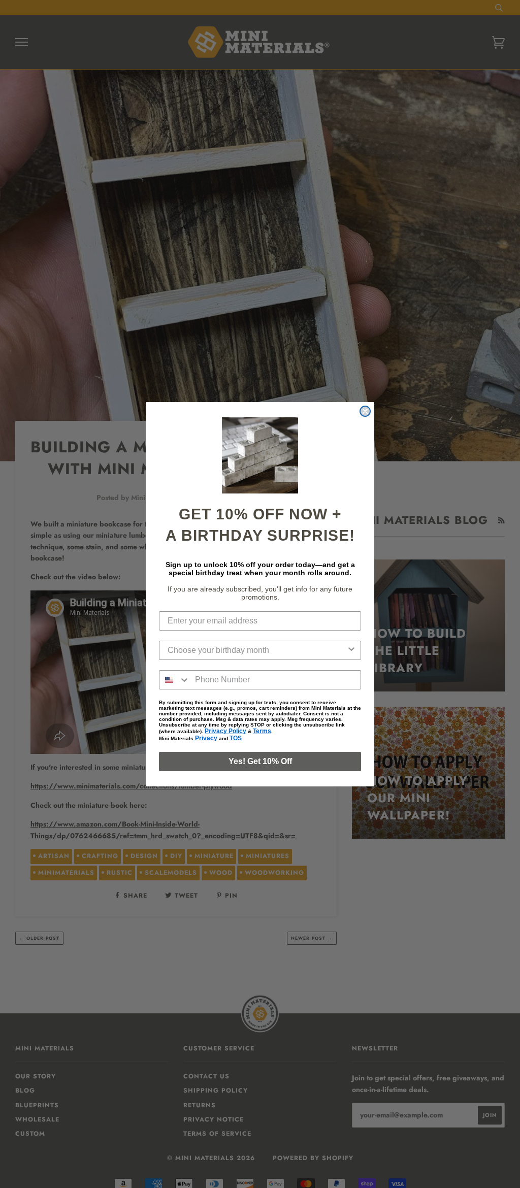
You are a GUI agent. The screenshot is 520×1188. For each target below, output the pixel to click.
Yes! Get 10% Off (260, 761)
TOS (236, 738)
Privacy (205, 738)
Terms (262, 731)
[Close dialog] (365, 411)
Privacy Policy (225, 731)
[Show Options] (351, 650)
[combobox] (257, 650)
